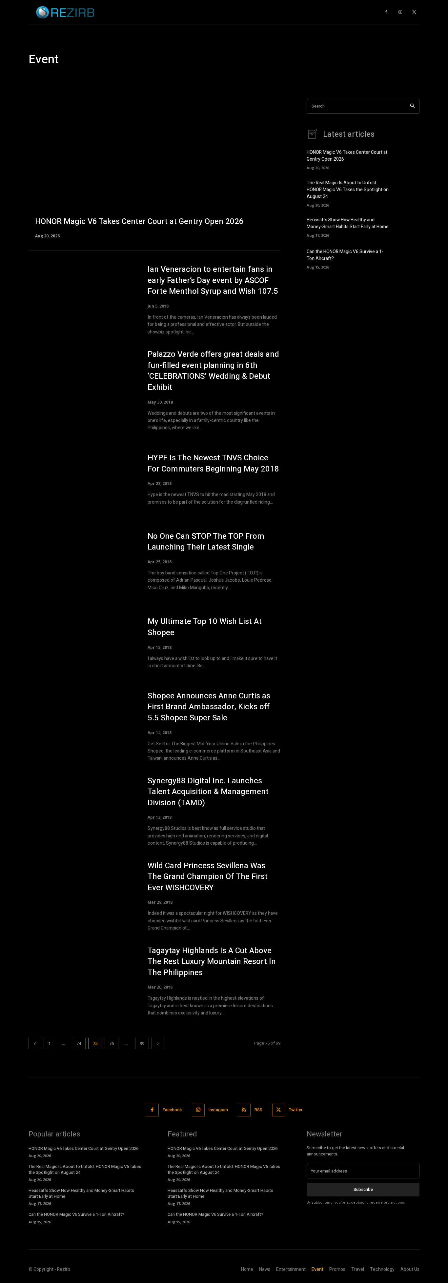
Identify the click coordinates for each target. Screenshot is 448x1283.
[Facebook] (386, 12)
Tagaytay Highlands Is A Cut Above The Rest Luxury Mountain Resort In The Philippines (212, 961)
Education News (69, 79)
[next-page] (158, 1043)
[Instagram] (400, 12)
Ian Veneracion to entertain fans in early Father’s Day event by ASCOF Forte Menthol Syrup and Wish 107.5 (213, 280)
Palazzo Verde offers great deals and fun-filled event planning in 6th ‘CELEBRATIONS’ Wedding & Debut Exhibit (213, 371)
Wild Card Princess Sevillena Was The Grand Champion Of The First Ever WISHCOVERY (208, 876)
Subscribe (363, 1189)
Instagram (218, 1110)
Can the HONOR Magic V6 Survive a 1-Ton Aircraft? (76, 1214)
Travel (309, 79)
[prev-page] (35, 1043)
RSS (258, 1110)
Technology (285, 79)
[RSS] (244, 1110)
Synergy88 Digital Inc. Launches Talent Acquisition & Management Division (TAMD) (208, 792)
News (159, 79)
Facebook (172, 1110)
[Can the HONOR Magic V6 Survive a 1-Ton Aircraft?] (408, 258)
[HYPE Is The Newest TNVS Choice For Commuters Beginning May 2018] (81, 479)
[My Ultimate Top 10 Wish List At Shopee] (81, 643)
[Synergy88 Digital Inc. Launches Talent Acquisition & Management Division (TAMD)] (81, 809)
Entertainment (107, 79)
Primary (178, 79)
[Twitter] (414, 12)
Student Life (255, 79)
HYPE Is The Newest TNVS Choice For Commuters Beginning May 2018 (213, 463)
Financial (138, 79)
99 (142, 1043)
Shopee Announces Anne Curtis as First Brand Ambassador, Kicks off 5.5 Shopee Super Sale (209, 707)
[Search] (412, 106)
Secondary (225, 79)
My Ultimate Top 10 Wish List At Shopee (205, 627)
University (333, 79)
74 (78, 1043)
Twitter (295, 1110)
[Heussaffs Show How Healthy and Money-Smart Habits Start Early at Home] (408, 226)
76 (111, 1043)
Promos (201, 79)
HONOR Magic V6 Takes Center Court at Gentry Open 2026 (83, 1148)
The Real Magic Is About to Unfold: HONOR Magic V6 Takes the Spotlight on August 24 (348, 189)
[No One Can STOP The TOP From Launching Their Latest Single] (81, 561)
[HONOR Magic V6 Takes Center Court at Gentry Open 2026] (154, 168)
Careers (39, 79)
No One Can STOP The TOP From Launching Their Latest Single (206, 542)
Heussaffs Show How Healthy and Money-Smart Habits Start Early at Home (348, 223)
